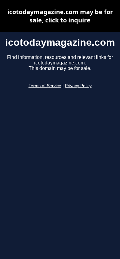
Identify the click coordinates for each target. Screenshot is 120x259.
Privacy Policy (78, 85)
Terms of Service (45, 85)
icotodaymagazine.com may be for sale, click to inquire (60, 16)
